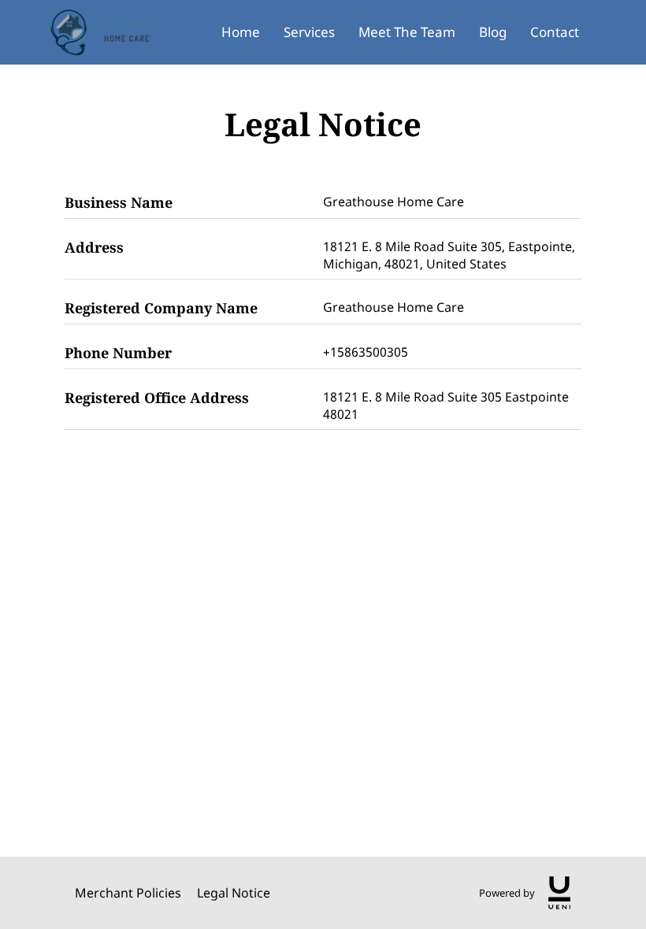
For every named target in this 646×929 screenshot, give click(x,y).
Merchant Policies (128, 892)
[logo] (559, 892)
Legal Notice (233, 892)
